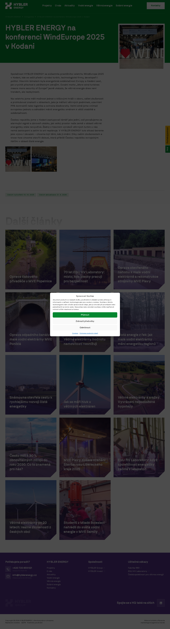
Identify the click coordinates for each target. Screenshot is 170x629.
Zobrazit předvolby (85, 321)
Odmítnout (85, 328)
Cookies (75, 333)
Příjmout (85, 315)
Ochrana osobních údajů (89, 333)
